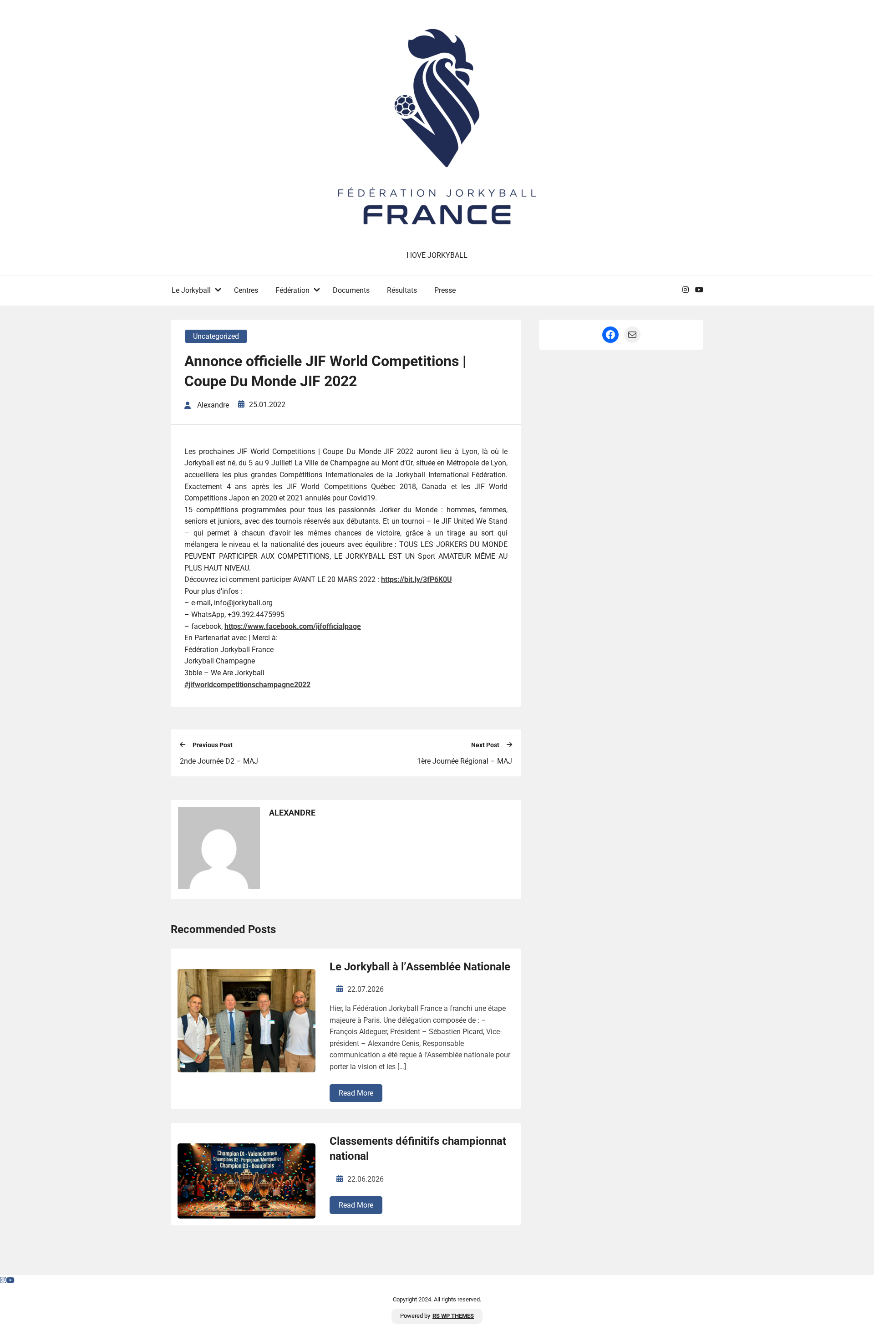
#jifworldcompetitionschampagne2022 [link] (247, 684)
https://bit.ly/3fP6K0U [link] (416, 579)
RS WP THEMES (453, 1315)
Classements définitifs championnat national (418, 1149)
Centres (246, 290)
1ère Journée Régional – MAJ (464, 761)
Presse (445, 290)
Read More (356, 1093)
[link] (292, 626)
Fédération (292, 290)
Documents (351, 290)
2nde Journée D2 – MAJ (219, 761)
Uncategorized (216, 336)
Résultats (402, 290)
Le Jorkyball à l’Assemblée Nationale (420, 966)
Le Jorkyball (191, 290)
